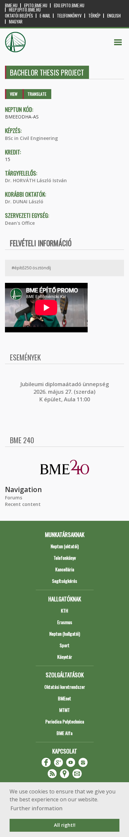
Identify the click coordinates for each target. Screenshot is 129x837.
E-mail (45, 16)
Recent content (23, 504)
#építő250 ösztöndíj (31, 268)
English (114, 16)
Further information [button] (37, 808)
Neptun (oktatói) (65, 546)
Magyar (15, 21)
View (14, 94)
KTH (64, 610)
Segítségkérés (64, 580)
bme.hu (11, 5)
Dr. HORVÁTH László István (36, 180)
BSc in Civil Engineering (31, 138)
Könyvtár (64, 656)
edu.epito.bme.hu (69, 5)
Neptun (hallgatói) (64, 633)
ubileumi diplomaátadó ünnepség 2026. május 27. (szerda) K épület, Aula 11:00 (65, 392)
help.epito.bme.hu (25, 10)
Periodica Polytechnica (64, 721)
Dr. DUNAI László (24, 201)
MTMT (64, 709)
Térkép (94, 16)
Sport (64, 645)
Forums (13, 497)
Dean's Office (20, 223)
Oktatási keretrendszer (64, 686)
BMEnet (64, 698)
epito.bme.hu (35, 5)
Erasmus (64, 622)
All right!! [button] (64, 825)
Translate (36, 94)
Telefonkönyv (69, 16)
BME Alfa (64, 732)
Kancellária (64, 569)
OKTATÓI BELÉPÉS (19, 16)
